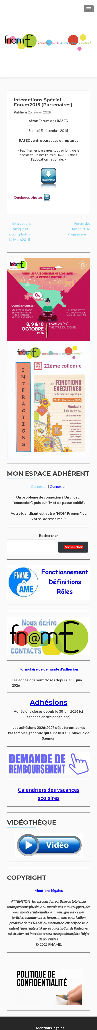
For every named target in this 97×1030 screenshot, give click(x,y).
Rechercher (48, 535)
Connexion (39, 486)
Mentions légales (50, 1028)
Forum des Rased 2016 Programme (78, 228)
